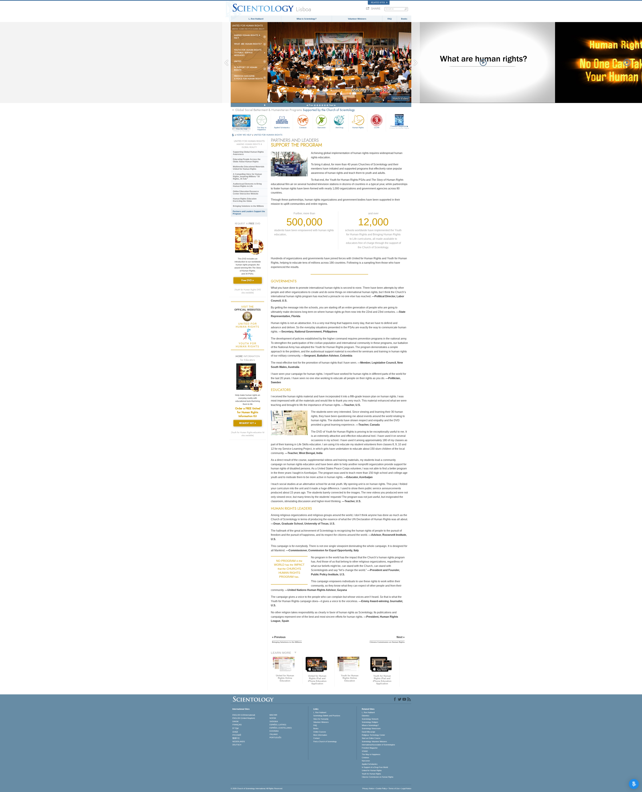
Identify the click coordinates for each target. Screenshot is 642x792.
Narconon (321, 128)
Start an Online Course (371, 738)
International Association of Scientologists (378, 745)
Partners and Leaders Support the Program (249, 212)
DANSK (235, 721)
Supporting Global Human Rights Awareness (248, 153)
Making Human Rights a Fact (247, 36)
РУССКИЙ (236, 735)
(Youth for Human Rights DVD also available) (248, 291)
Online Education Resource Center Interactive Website (246, 192)
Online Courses (319, 732)
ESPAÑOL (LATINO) (278, 725)
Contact (316, 738)
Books (404, 19)
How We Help (241, 129)
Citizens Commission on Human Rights (377, 777)
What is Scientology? (306, 19)
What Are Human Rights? (248, 43)
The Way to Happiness (261, 128)
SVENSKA (274, 721)
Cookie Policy (381, 788)
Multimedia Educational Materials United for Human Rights (248, 167)
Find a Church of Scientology (325, 742)
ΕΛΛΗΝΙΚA (274, 731)
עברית (235, 728)
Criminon (302, 128)
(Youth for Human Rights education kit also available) (247, 434)
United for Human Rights (372, 770)
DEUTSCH (236, 745)
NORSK (273, 718)
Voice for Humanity (321, 719)
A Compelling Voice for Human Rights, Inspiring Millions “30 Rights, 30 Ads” (247, 176)
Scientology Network (370, 719)
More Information (320, 735)
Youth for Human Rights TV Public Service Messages (247, 52)
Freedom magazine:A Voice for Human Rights (248, 77)
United (237, 61)
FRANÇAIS (237, 725)
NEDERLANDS (238, 742)
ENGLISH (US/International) (243, 715)
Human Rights (358, 128)
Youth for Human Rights (371, 774)
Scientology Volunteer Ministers (374, 742)
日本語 (235, 732)
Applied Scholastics (282, 128)
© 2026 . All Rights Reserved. (257, 788)
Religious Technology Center (373, 735)
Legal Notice (406, 788)
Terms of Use (394, 788)
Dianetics (365, 716)
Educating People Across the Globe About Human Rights (246, 160)
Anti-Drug (339, 128)
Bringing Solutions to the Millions (248, 206)
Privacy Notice (368, 788)
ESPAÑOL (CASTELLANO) (281, 728)
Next (331, 105)
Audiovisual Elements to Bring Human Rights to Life (247, 185)
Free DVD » (247, 280)
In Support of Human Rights (245, 69)
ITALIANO (274, 734)
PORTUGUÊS (275, 738)
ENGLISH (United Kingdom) (243, 718)
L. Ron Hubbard (256, 19)
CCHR (376, 128)
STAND (365, 751)
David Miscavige (368, 732)
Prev (311, 105)
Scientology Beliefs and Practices (326, 716)
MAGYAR (273, 715)
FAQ (390, 19)
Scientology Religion (370, 722)
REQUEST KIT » (247, 423)
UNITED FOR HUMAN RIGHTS (268, 134)
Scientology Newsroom (371, 728)
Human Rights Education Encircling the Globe (244, 200)
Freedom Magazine (399, 127)
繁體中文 (236, 738)
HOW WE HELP (244, 134)
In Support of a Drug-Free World (375, 767)
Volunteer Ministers (357, 19)
